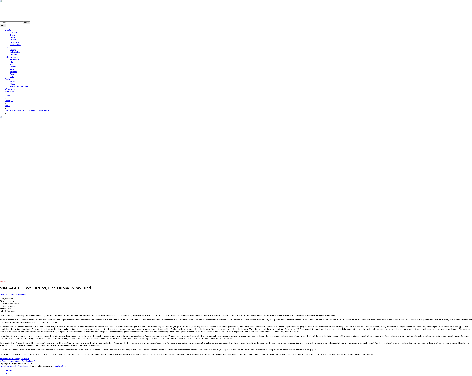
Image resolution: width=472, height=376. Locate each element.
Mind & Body (15, 44)
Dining (12, 37)
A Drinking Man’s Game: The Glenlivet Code (19, 361)
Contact (8, 370)
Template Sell (59, 366)
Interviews (9, 91)
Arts (12, 69)
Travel (12, 35)
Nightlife (13, 71)
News (12, 81)
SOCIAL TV (10, 89)
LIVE (12, 76)
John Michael (21, 294)
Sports (13, 66)
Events (13, 74)
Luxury (8, 47)
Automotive (15, 54)
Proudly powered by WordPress (14, 366)
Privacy (8, 373)
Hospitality (14, 42)
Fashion (13, 32)
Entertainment (11, 57)
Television (14, 59)
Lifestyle (9, 30)
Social (7, 79)
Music (12, 64)
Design (13, 49)
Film (11, 62)
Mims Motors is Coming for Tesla (14, 358)
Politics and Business (19, 86)
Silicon (12, 84)
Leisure (13, 39)
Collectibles (15, 52)
